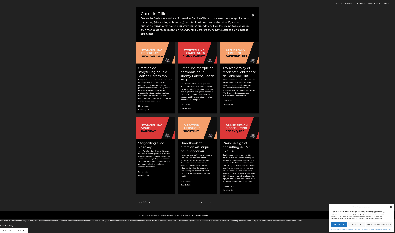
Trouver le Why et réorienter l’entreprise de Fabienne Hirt (239, 72)
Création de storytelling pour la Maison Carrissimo (152, 72)
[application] (353, 3)
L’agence (361, 4)
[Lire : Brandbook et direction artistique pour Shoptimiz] (197, 128)
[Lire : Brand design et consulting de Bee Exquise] (239, 128)
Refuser (356, 224)
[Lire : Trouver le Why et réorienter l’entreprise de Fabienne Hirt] (239, 52)
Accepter (339, 224)
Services (348, 4)
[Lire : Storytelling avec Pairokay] (155, 128)
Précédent (144, 202)
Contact (386, 4)
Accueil (339, 4)
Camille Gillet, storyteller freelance (194, 215)
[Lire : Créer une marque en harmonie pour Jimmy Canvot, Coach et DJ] (197, 52)
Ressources (373, 4)
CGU (166, 215)
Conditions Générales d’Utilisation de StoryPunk (345, 229)
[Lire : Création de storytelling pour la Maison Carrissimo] (155, 52)
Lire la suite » (143, 106)
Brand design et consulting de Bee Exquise (237, 147)
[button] (391, 207)
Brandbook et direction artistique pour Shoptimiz (195, 147)
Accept (21, 230)
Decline (7, 230)
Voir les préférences (379, 224)
